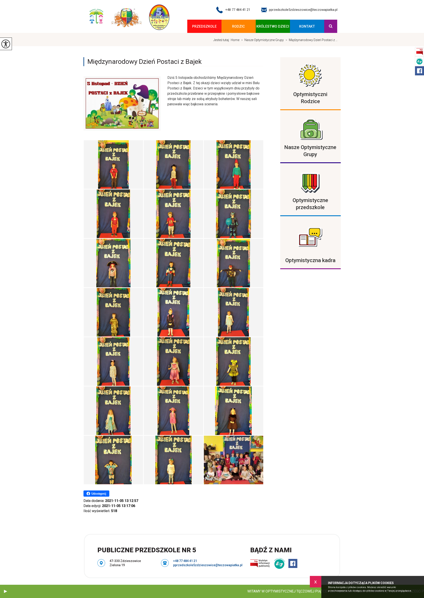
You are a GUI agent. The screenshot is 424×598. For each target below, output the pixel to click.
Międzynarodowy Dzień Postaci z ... (311, 40)
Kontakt (307, 26)
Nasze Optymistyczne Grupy (262, 40)
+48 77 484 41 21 (237, 10)
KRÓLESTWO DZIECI (272, 26)
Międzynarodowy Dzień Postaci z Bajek (144, 61)
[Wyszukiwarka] (330, 26)
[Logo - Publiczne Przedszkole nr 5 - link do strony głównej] (128, 17)
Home (235, 40)
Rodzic (238, 26)
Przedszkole (204, 26)
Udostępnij (98, 493)
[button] (5, 591)
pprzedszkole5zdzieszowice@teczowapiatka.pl (303, 10)
